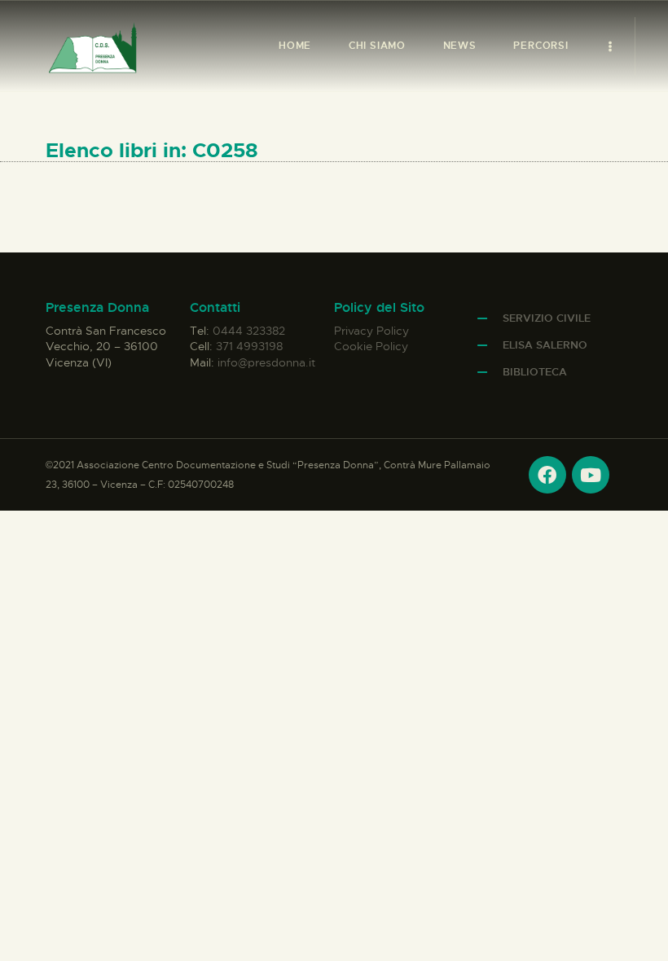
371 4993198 (249, 346)
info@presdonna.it (266, 362)
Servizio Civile (547, 318)
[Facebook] (547, 475)
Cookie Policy (371, 346)
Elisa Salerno (545, 345)
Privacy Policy (371, 330)
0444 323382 (249, 330)
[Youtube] (590, 475)
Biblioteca (535, 372)
